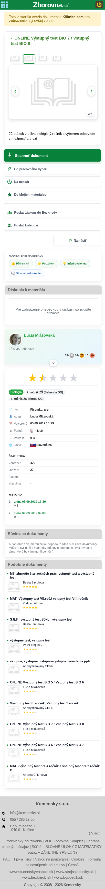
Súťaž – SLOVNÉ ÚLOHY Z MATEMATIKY (67, 847)
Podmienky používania (23, 841)
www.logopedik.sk (68, 877)
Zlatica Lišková (33, 603)
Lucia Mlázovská (34, 687)
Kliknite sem (73, 17)
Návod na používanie (51, 859)
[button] (53, 363)
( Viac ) (94, 833)
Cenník (74, 865)
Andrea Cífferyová (35, 775)
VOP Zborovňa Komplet (64, 841)
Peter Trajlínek (32, 645)
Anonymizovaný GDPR (38, 666)
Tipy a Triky (22, 859)
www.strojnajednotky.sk (75, 872)
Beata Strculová (33, 582)
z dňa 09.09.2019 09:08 (30, 513)
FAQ (6, 859)
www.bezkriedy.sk (36, 877)
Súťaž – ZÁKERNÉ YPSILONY (52, 852)
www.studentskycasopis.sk (31, 872)
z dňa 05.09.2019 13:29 (30, 501)
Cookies (77, 859)
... (96, 355)
